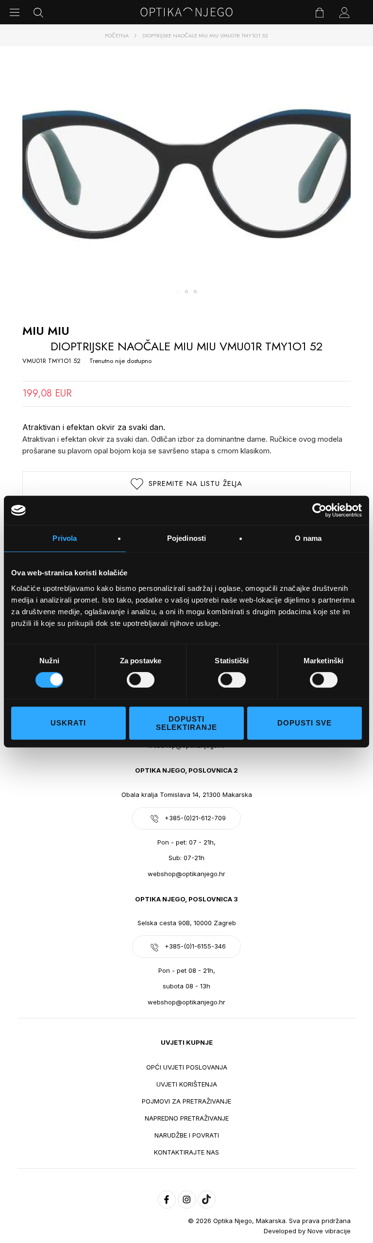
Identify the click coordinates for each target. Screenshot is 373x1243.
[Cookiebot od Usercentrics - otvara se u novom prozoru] (319, 510)
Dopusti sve (304, 723)
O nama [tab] (308, 538)
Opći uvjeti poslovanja (186, 1067)
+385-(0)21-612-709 (195, 818)
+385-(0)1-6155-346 (195, 946)
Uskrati (68, 723)
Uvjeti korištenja (186, 1084)
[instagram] (187, 1199)
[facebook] (167, 1199)
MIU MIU (45, 330)
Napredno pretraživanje (187, 1118)
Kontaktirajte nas (186, 1152)
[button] (177, 291)
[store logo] (186, 12)
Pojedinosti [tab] (186, 538)
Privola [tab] (64, 538)
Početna (117, 35)
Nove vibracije (329, 1231)
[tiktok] (207, 1199)
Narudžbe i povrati (186, 1135)
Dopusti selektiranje (186, 723)
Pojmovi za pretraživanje (186, 1101)
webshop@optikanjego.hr (186, 874)
